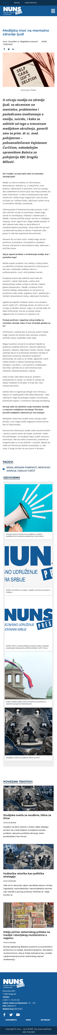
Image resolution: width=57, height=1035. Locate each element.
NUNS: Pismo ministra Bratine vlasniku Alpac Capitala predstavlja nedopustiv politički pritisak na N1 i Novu (27, 647)
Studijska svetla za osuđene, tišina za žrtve (23, 758)
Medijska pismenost (25, 467)
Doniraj (16, 3)
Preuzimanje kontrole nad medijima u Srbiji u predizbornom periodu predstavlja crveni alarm (25, 535)
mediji (9, 467)
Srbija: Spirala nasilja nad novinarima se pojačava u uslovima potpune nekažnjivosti (26, 703)
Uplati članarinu (31, 3)
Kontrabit (31, 1032)
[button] (50, 11)
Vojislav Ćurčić (26, 470)
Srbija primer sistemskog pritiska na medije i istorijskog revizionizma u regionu (26, 935)
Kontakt (6, 3)
